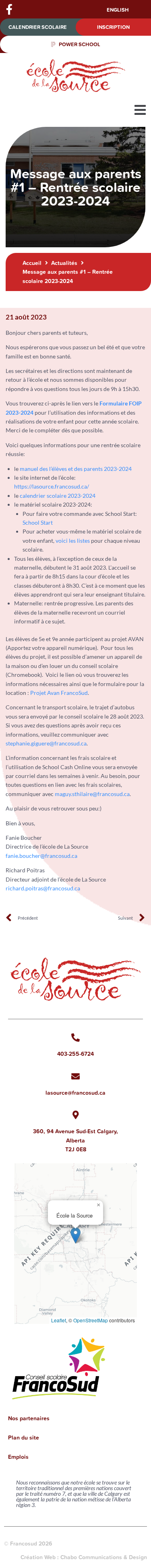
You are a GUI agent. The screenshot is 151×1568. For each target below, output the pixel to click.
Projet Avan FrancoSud (59, 692)
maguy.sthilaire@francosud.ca (92, 793)
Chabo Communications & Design (103, 1557)
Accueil (32, 263)
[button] (140, 110)
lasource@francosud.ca (75, 1093)
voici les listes (73, 540)
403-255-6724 (75, 1054)
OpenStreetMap (90, 1320)
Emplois (18, 1457)
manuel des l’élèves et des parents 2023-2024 (76, 468)
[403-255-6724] (75, 1037)
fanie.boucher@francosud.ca (41, 855)
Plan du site (23, 1438)
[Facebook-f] (9, 9)
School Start (38, 522)
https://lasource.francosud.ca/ (51, 486)
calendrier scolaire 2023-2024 (57, 495)
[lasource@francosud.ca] (75, 1076)
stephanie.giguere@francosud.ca (46, 743)
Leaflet (58, 1320)
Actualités (64, 263)
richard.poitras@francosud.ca (43, 888)
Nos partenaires (29, 1418)
